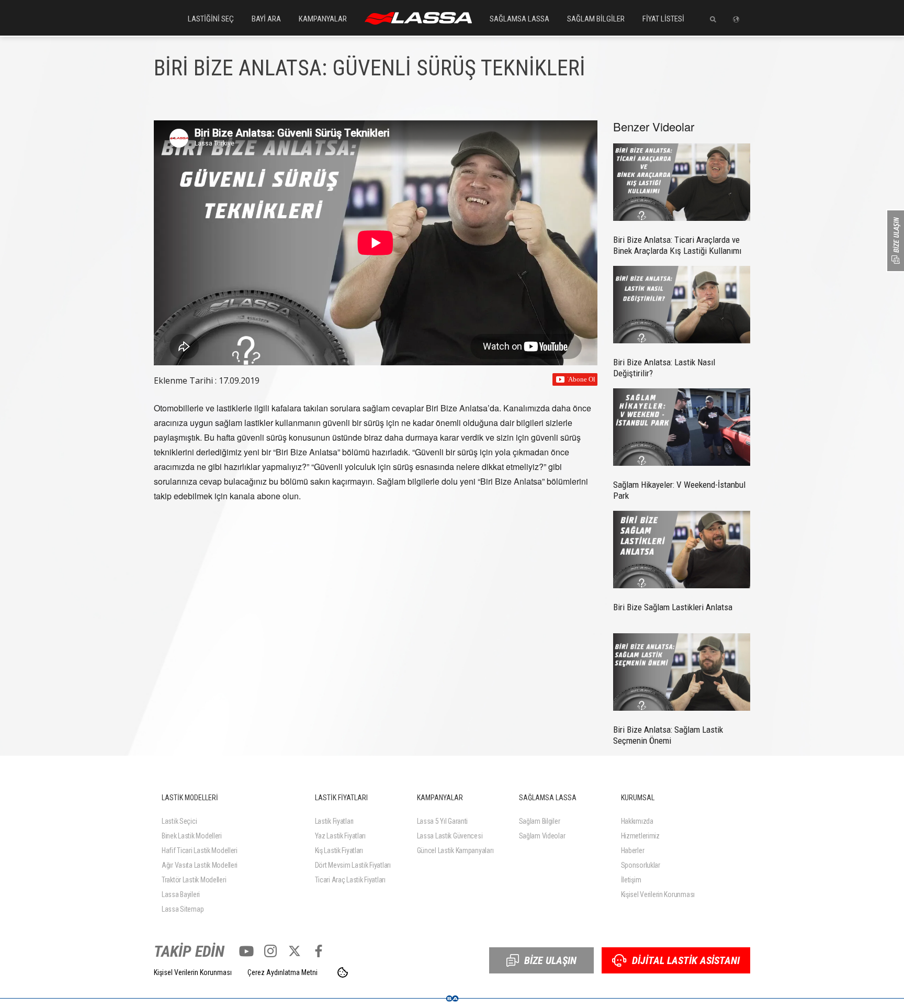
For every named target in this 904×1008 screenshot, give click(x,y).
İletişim (631, 880)
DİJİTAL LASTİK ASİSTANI (686, 960)
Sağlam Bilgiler (539, 821)
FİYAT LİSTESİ (663, 19)
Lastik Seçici (179, 821)
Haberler (633, 850)
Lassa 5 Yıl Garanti (442, 821)
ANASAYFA (418, 18)
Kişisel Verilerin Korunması (658, 894)
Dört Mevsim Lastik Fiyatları (353, 865)
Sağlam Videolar (542, 836)
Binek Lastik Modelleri (192, 836)
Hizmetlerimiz (640, 836)
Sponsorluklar (640, 865)
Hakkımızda (637, 821)
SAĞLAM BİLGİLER (596, 19)
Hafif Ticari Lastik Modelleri (200, 850)
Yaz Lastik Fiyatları (340, 836)
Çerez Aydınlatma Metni (282, 972)
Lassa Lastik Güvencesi (450, 836)
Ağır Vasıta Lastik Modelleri (200, 865)
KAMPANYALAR (323, 19)
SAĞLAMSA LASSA (519, 19)
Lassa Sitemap (183, 909)
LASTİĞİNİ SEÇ (211, 19)
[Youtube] (246, 951)
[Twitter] (294, 951)
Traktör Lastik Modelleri (194, 880)
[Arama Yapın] (709, 19)
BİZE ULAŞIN (550, 960)
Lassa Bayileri (181, 894)
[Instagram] (270, 951)
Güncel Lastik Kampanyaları (455, 850)
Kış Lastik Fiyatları (339, 850)
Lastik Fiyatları (334, 821)
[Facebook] (318, 951)
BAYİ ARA (266, 19)
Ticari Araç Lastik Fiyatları (350, 880)
